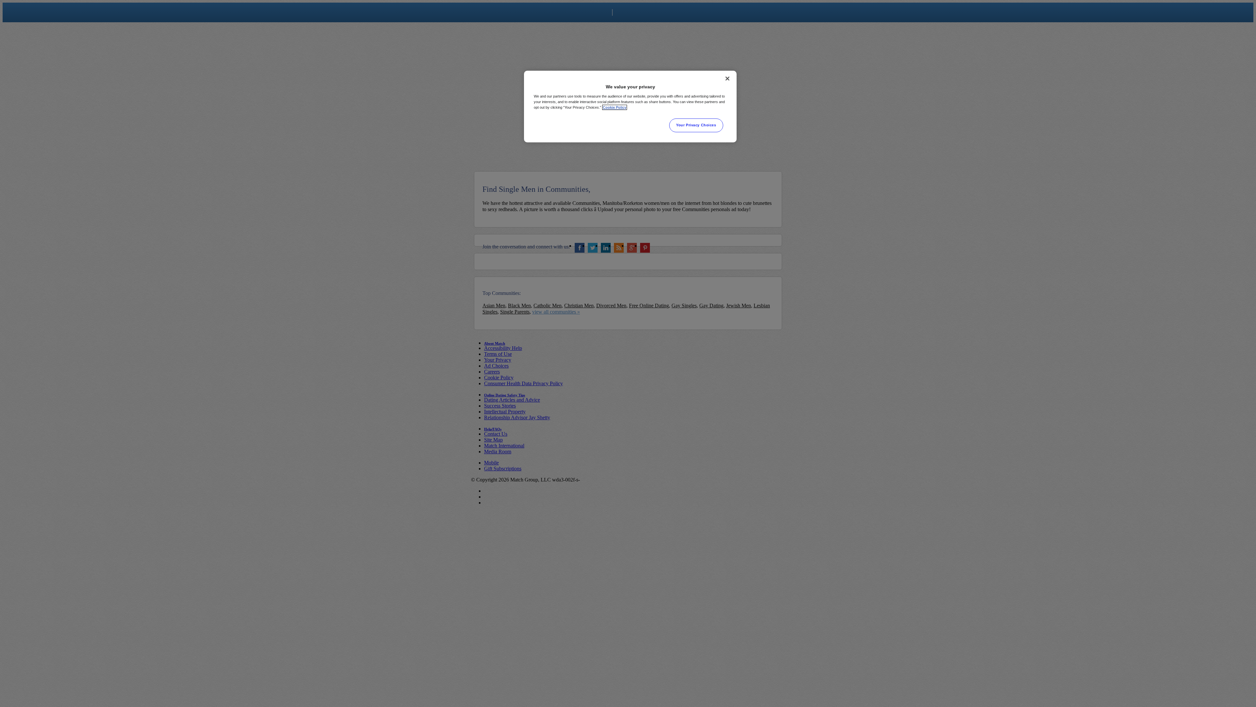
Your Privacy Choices (696, 125)
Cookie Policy (614, 107)
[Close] (727, 78)
